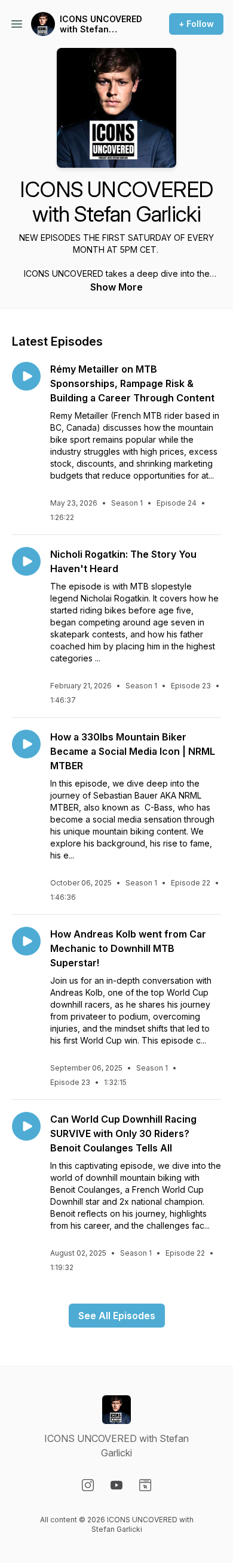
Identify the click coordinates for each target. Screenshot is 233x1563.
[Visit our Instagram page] (88, 1485)
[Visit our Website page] (145, 1485)
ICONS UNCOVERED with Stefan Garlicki (101, 24)
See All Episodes (116, 1316)
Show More (116, 287)
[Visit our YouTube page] (116, 1485)
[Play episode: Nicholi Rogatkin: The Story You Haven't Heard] (26, 561)
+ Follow (196, 24)
